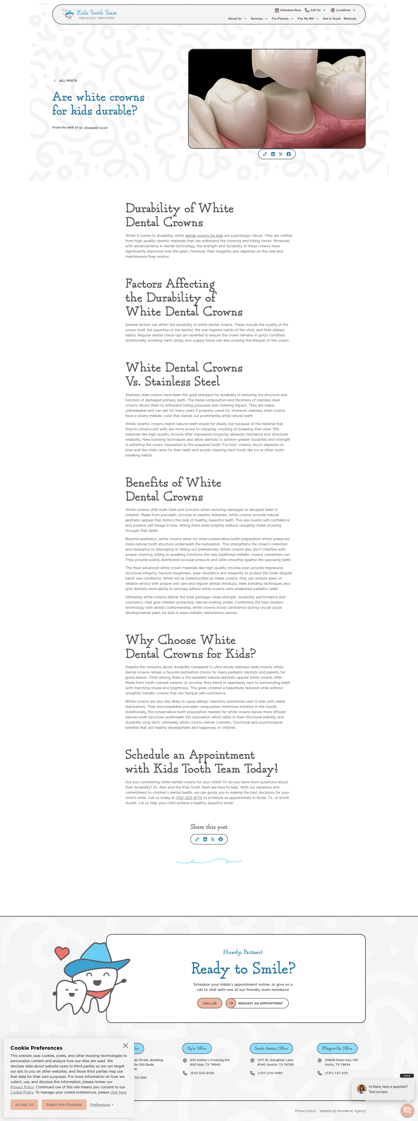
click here (118, 1092)
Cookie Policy (22, 1092)
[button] (315, 10)
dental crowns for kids (204, 235)
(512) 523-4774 (189, 797)
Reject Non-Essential (64, 1104)
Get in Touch (332, 18)
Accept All (24, 1104)
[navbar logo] (89, 14)
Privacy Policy (22, 1087)
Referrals (350, 18)
